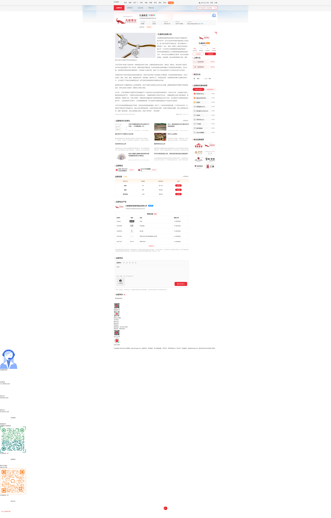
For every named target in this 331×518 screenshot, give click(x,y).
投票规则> (186, 176)
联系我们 (116, 325)
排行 (134, 3)
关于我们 (116, 319)
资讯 (155, 3)
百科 (164, 3)
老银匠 (198, 102)
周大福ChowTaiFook (202, 111)
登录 (211, 3)
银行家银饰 (199, 128)
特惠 (150, 3)
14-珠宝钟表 (177, 221)
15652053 (119, 231)
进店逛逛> (131, 169)
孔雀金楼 (142, 226)
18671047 (119, 241)
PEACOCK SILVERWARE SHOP (148, 236)
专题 (146, 3)
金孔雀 (141, 231)
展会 (160, 3)
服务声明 (116, 323)
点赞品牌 (210, 54)
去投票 (178, 185)
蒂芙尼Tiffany (200, 94)
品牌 (130, 3)
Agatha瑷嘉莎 (200, 132)
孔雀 (141, 221)
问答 (141, 3)
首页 (125, 3)
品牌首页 (119, 8)
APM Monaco (200, 119)
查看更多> (186, 120)
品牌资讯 (130, 8)
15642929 (119, 226)
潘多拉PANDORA (201, 98)
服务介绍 (116, 321)
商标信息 (151, 8)
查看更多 (151, 246)
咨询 (8, 384)
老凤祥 (198, 115)
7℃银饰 (198, 124)
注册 (215, 3)
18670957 (119, 236)
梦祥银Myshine (200, 106)
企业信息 (140, 8)
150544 (119, 221)
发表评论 (182, 284)
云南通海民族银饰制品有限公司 (136, 206)
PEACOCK (142, 241)
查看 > (202, 23)
